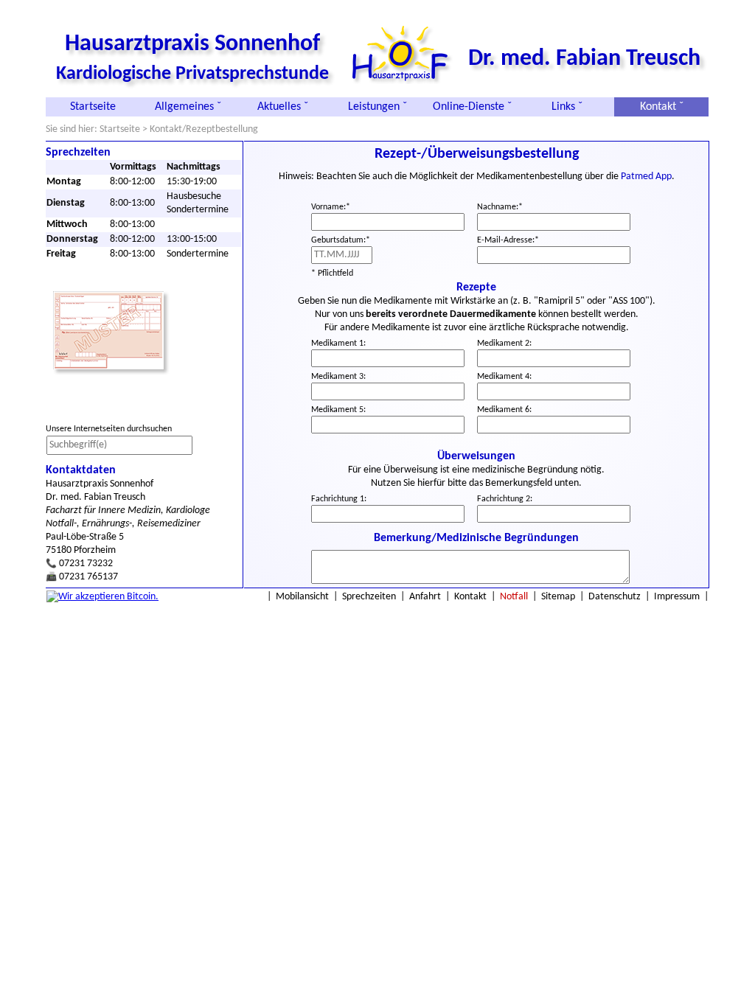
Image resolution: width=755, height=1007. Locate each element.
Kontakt (470, 596)
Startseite (93, 107)
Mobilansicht (302, 596)
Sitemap (558, 596)
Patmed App (646, 176)
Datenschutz (614, 596)
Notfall (514, 596)
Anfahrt (425, 596)
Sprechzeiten (369, 596)
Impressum (677, 596)
